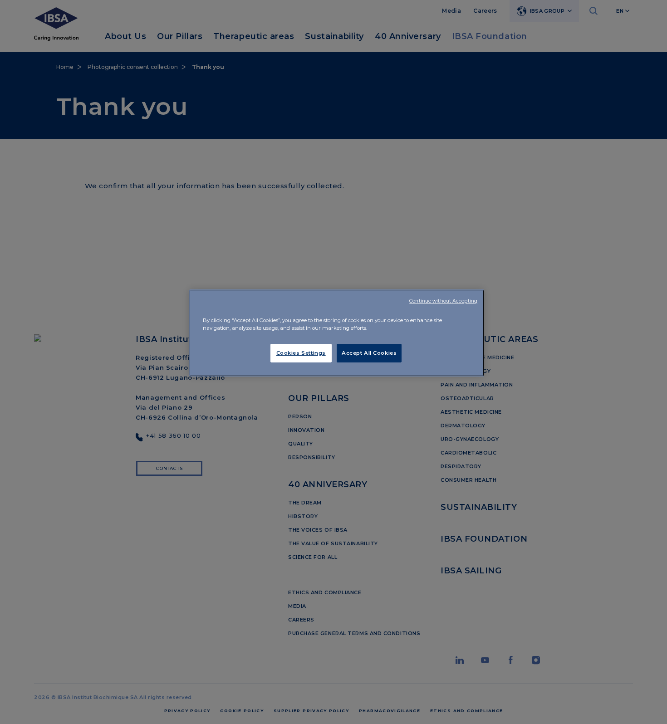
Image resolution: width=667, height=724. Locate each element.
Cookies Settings (301, 353)
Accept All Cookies (369, 353)
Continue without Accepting (443, 301)
